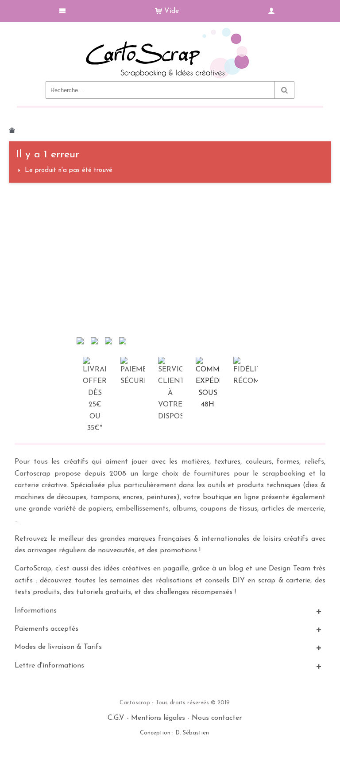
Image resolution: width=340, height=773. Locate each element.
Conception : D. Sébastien (174, 733)
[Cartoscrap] (169, 31)
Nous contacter (217, 718)
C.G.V (116, 718)
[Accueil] (12, 130)
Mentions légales (158, 718)
